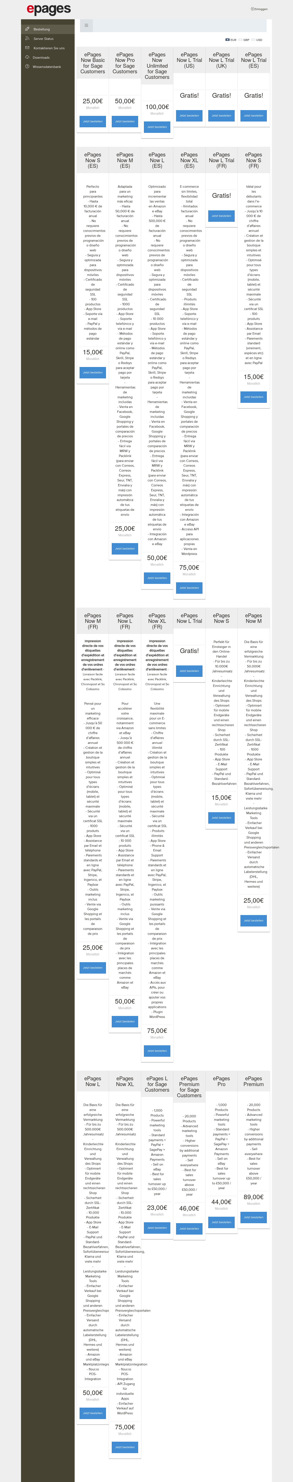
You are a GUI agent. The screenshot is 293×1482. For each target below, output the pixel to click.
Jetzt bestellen (93, 121)
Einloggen (261, 9)
